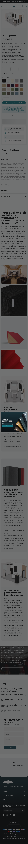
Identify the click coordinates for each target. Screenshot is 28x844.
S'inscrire (7, 425)
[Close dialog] (26, 412)
